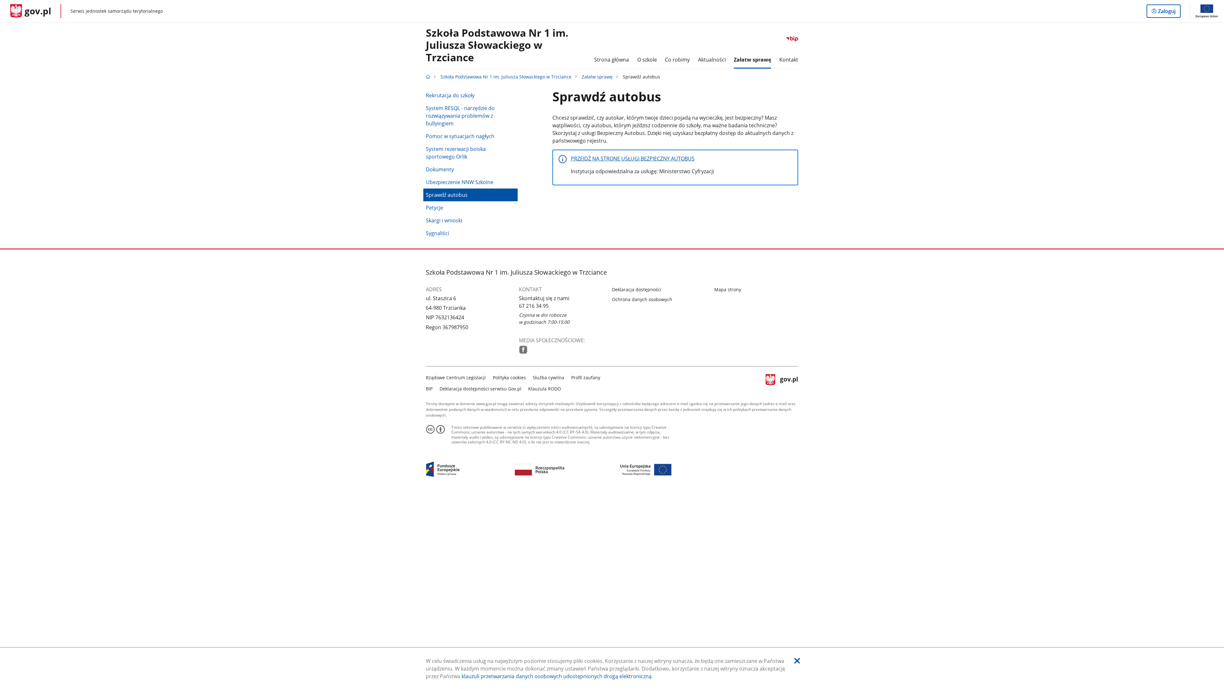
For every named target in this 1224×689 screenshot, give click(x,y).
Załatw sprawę (597, 77)
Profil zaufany (585, 377)
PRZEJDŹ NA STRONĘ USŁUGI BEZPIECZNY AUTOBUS (633, 158)
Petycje (434, 207)
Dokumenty (440, 169)
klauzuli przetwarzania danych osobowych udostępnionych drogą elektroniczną (557, 676)
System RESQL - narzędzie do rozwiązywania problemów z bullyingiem (460, 116)
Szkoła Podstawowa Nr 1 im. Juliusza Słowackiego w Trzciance (497, 45)
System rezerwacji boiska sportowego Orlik (456, 152)
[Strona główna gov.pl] (428, 77)
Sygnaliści (437, 233)
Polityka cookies (509, 377)
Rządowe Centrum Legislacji (456, 377)
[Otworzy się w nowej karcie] (523, 349)
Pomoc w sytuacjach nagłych (460, 136)
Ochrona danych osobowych (642, 299)
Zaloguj (1169, 12)
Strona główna (611, 59)
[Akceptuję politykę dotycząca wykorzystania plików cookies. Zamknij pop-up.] (797, 660)
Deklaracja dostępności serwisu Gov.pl (480, 389)
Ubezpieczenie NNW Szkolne (459, 182)
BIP (429, 389)
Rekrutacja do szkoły (450, 95)
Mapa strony (727, 289)
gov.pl (789, 382)
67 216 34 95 (534, 305)
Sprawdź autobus (447, 194)
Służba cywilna (548, 377)
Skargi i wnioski (444, 220)
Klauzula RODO (544, 389)
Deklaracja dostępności (636, 289)
